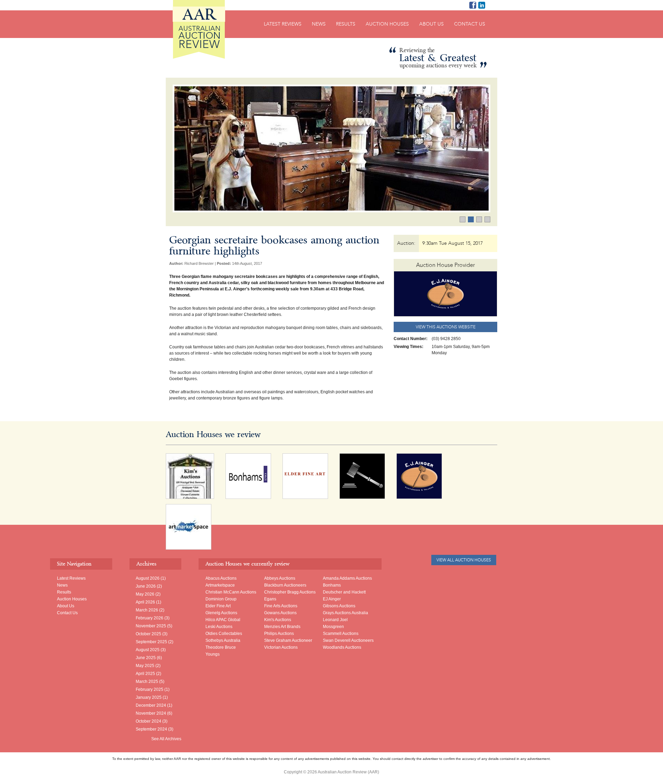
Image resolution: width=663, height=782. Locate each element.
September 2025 (151, 641)
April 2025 (145, 673)
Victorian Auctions (281, 647)
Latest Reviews (282, 24)
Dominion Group (221, 599)
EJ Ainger (332, 599)
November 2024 (151, 713)
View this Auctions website (445, 327)
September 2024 (151, 729)
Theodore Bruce (220, 647)
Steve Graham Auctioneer (288, 640)
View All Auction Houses (463, 560)
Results (345, 24)
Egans (270, 599)
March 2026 (147, 610)
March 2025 (147, 681)
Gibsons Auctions (339, 606)
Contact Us (469, 24)
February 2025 (149, 689)
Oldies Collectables (223, 633)
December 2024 (151, 705)
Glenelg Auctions (221, 612)
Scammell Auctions (340, 633)
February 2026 (149, 618)
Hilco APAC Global (222, 619)
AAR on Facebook (472, 5)
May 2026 (145, 594)
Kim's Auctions (277, 619)
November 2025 (151, 626)
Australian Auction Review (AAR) (199, 29)
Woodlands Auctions (342, 647)
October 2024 (148, 721)
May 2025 (145, 665)
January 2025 (149, 697)
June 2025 (146, 657)
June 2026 (146, 586)
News (319, 24)
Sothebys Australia (222, 640)
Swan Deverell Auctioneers (348, 640)
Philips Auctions (279, 633)
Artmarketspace (220, 585)
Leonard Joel (335, 619)
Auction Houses (387, 24)
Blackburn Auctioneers (285, 585)
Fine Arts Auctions (280, 606)
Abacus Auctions (221, 578)
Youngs (212, 654)
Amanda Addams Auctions (347, 578)
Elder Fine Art (218, 606)
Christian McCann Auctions (230, 592)
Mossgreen (333, 626)
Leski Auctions (218, 626)
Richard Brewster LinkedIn (481, 5)
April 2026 (145, 602)
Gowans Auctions (280, 612)
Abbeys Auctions (279, 578)
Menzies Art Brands (282, 626)
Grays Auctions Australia (345, 612)
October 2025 (148, 633)
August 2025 (148, 649)
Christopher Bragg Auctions (290, 592)
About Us (431, 24)
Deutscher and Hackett (344, 592)
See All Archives (166, 738)
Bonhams (332, 585)
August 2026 (148, 578)
